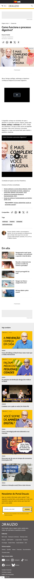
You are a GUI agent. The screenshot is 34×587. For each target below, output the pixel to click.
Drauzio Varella (6, 34)
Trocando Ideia (5, 552)
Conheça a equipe (6, 572)
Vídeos (13, 549)
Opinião (9, 549)
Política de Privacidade (8, 574)
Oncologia (4, 542)
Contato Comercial (6, 570)
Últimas (4, 549)
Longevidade (18, 539)
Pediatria (25, 539)
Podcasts (19, 549)
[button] (3, 42)
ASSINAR (27, 509)
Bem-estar (4, 536)
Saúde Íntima (11, 542)
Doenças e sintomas (13, 536)
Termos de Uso (5, 576)
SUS (26, 542)
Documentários (27, 549)
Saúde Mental (19, 542)
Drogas (3, 539)
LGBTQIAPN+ (10, 539)
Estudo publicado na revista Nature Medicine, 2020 (17, 188)
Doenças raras (23, 536)
